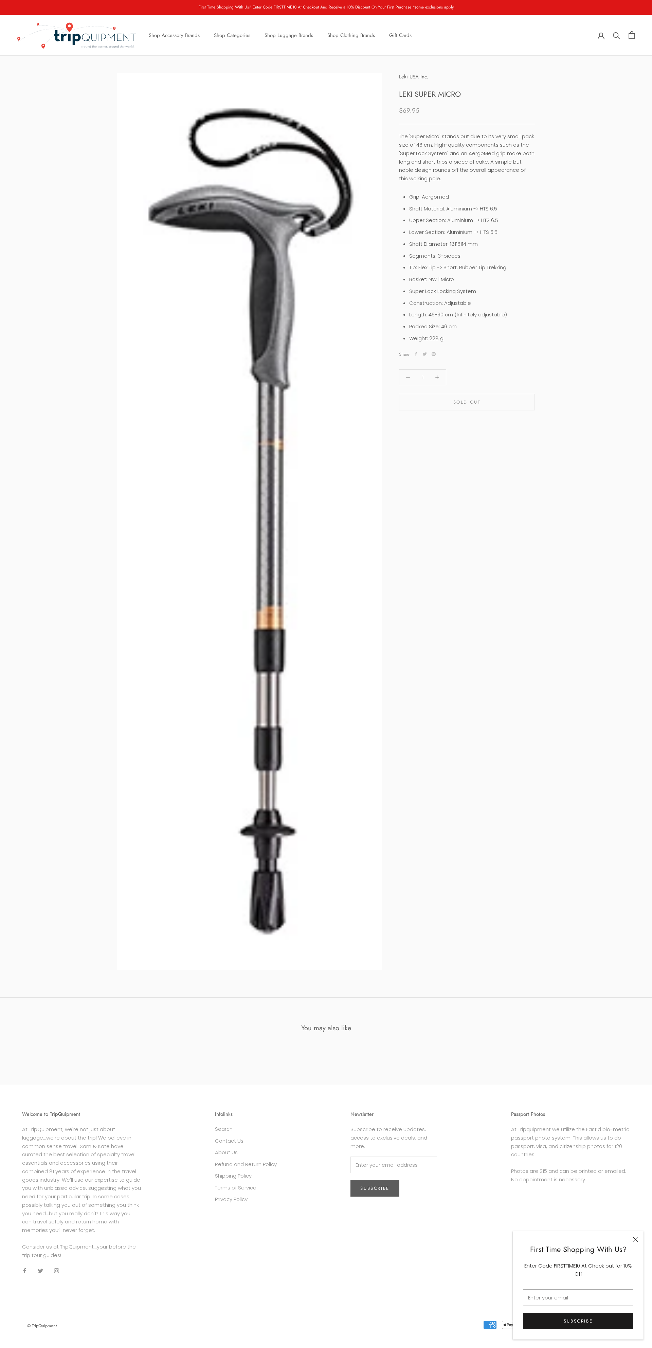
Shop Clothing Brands (351, 35)
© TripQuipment (42, 1326)
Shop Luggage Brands (289, 35)
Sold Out (467, 402)
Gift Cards (400, 35)
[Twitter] (425, 354)
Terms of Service (235, 1187)
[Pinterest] (434, 354)
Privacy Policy (231, 1199)
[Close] (635, 1239)
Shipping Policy (233, 1175)
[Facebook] (416, 354)
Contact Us (229, 1140)
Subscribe (578, 1321)
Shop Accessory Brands (174, 35)
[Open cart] (632, 35)
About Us (226, 1152)
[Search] (616, 35)
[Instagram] (56, 1270)
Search (224, 1128)
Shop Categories (232, 35)
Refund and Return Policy (246, 1164)
